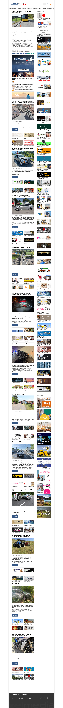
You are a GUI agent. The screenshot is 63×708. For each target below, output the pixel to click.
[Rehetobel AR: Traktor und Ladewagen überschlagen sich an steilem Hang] (23, 546)
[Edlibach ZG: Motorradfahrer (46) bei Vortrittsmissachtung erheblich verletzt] (23, 206)
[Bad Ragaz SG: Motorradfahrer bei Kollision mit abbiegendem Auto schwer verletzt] (23, 257)
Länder (23, 8)
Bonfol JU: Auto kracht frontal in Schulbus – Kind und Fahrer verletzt (22, 394)
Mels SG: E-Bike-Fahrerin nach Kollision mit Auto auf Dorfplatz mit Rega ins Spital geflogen (23, 102)
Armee (45, 8)
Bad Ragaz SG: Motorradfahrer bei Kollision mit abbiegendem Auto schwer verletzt (22, 247)
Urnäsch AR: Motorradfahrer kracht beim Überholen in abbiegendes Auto (21, 635)
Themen (25, 8)
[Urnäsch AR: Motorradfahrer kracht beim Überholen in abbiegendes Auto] (23, 645)
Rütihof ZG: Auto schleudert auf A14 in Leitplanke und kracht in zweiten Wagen (21, 294)
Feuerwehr (39, 8)
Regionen (13, 8)
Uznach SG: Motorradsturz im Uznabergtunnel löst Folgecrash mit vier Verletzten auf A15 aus (23, 344)
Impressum (14, 694)
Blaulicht (49, 8)
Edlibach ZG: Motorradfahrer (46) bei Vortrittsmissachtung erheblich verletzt (21, 196)
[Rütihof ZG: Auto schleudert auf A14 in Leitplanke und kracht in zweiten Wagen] (23, 304)
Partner (52, 8)
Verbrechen (28, 8)
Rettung (43, 8)
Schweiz (10, 8)
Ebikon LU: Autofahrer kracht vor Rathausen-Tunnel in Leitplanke (22, 149)
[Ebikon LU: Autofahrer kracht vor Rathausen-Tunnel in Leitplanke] (23, 159)
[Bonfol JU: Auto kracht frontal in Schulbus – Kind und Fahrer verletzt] (23, 402)
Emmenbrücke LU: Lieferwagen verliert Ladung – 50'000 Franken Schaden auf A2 (23, 442)
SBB (33, 8)
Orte (20, 8)
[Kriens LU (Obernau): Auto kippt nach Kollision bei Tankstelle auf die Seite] (23, 499)
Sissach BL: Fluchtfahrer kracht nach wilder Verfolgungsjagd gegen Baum (22, 584)
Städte (19, 8)
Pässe (35, 8)
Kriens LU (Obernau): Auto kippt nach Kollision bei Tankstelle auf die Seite (23, 490)
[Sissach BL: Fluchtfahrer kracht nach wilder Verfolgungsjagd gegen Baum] (23, 594)
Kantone (16, 8)
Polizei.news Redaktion (18, 28)
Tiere (47, 8)
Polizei (37, 8)
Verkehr (31, 8)
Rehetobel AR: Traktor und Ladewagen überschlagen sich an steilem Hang (21, 536)
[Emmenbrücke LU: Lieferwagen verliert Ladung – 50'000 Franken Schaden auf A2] (23, 451)
